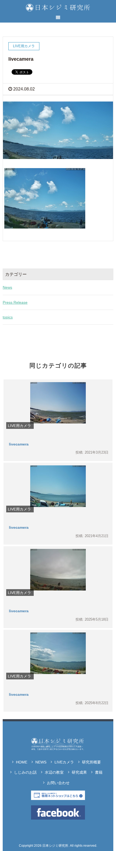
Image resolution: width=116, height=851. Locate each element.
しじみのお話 (25, 772)
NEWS (40, 762)
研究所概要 (91, 762)
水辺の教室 (54, 772)
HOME (21, 762)
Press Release (15, 302)
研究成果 (79, 772)
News (7, 287)
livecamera (19, 444)
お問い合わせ (58, 783)
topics (8, 317)
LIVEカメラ (64, 762)
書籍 (99, 772)
